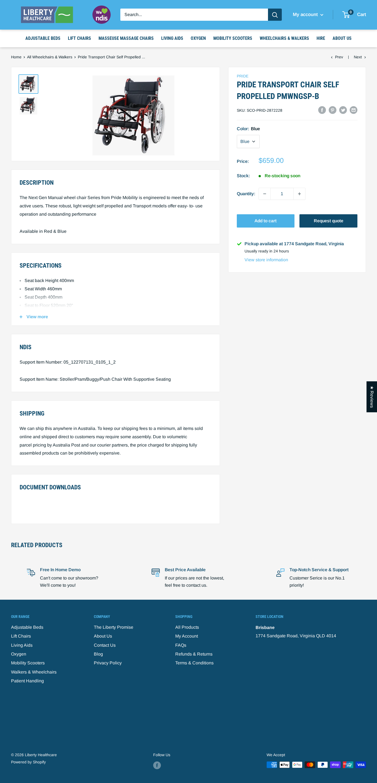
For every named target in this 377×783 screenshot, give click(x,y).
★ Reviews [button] (372, 397)
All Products (187, 627)
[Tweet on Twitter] (343, 110)
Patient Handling (27, 680)
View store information (266, 259)
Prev (339, 57)
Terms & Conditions (194, 663)
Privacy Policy (108, 663)
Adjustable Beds (42, 38)
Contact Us (105, 645)
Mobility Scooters (232, 38)
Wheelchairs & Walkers (284, 38)
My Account (186, 636)
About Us (342, 38)
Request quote (328, 220)
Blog (98, 654)
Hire (321, 38)
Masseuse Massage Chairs (126, 38)
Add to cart (265, 220)
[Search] (275, 15)
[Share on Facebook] (322, 110)
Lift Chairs (79, 38)
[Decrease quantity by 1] (264, 194)
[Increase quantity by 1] (299, 194)
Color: (248, 128)
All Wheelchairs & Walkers (49, 57)
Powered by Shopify (28, 762)
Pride (242, 76)
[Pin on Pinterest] (332, 110)
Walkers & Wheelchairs (34, 672)
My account (306, 14)
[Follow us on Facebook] (157, 765)
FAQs (180, 645)
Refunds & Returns (194, 654)
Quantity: (246, 193)
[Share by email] (353, 110)
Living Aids (172, 38)
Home (16, 57)
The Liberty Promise (113, 627)
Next (358, 57)
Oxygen (198, 38)
